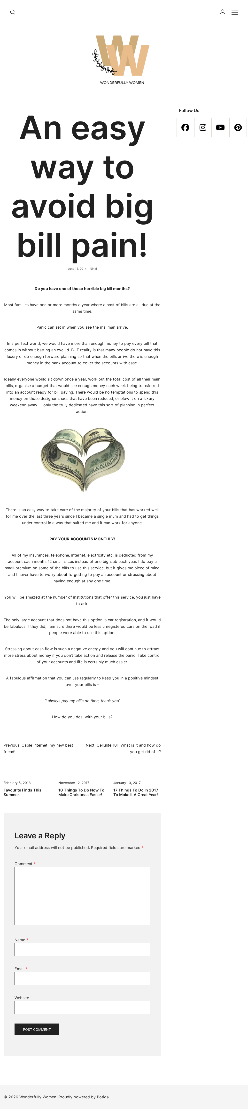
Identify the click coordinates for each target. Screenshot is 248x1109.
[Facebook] (185, 127)
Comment (25, 863)
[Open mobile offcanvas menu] (235, 12)
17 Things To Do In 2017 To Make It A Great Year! (135, 792)
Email (21, 968)
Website (22, 997)
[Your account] (222, 12)
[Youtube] (220, 127)
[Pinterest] (238, 127)
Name (21, 939)
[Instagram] (203, 127)
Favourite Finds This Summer (22, 792)
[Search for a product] (13, 12)
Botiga (103, 1097)
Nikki (93, 268)
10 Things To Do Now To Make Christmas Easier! (81, 792)
